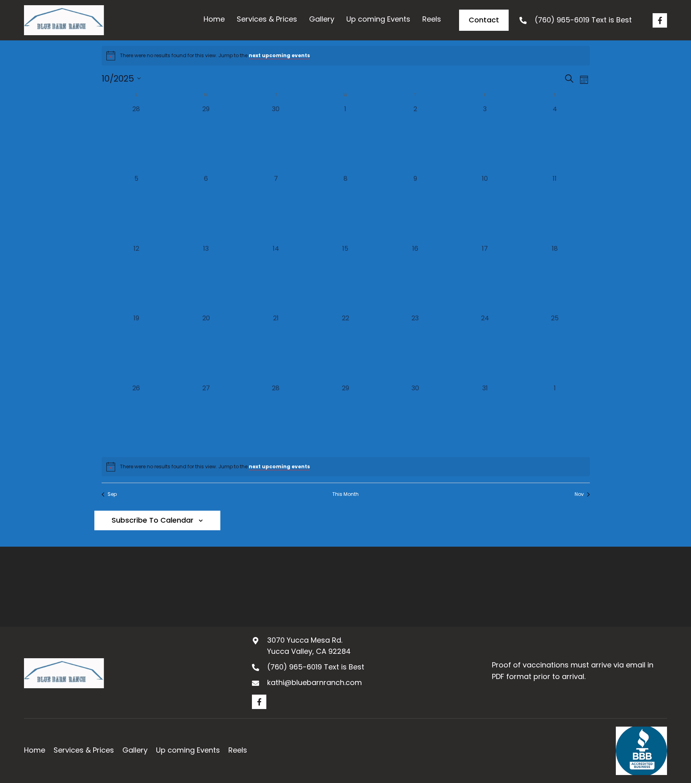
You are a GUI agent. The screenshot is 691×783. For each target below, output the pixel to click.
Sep (112, 494)
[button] (660, 20)
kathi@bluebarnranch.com (314, 682)
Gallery (135, 750)
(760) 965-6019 (562, 20)
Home (34, 750)
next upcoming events (279, 55)
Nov (579, 494)
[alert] (346, 55)
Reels (237, 750)
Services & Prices (84, 750)
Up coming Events (188, 750)
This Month (345, 494)
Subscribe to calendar (153, 520)
